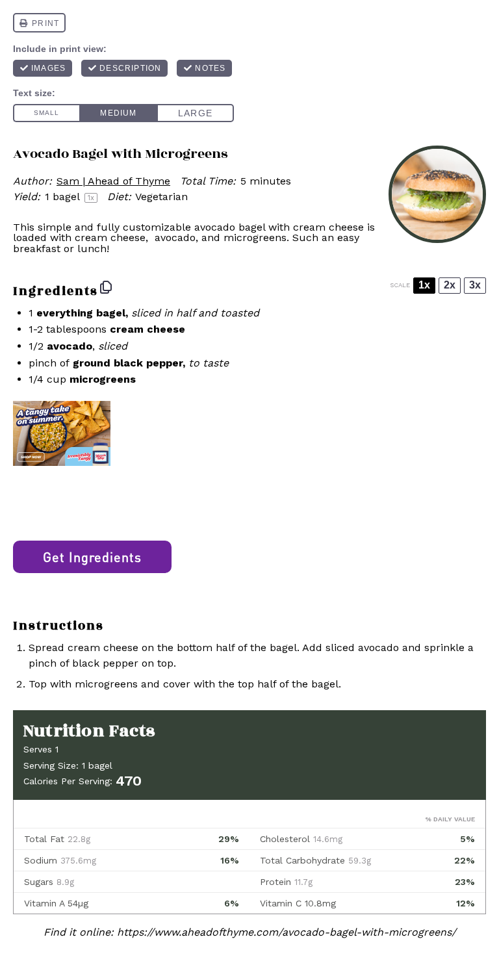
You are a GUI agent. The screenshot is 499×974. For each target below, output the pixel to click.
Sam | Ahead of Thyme (113, 181)
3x (475, 284)
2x (449, 284)
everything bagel (80, 313)
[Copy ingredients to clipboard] (106, 287)
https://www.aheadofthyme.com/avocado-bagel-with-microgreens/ (286, 932)
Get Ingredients (92, 556)
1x (424, 284)
